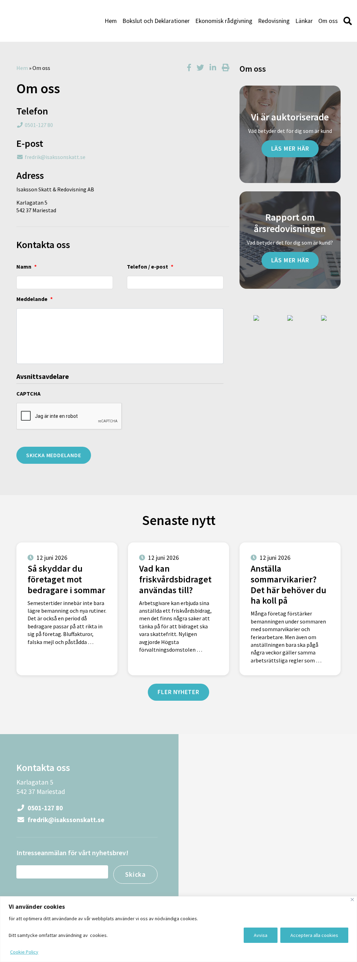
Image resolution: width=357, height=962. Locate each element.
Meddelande (34, 298)
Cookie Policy (24, 952)
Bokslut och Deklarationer (156, 21)
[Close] (352, 899)
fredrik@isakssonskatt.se (55, 156)
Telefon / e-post (150, 266)
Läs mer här (290, 148)
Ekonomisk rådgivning (223, 21)
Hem (111, 21)
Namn (26, 266)
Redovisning (274, 21)
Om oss (328, 21)
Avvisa (260, 935)
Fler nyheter (178, 692)
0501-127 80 (39, 124)
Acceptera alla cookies (314, 935)
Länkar (304, 21)
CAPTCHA (28, 393)
